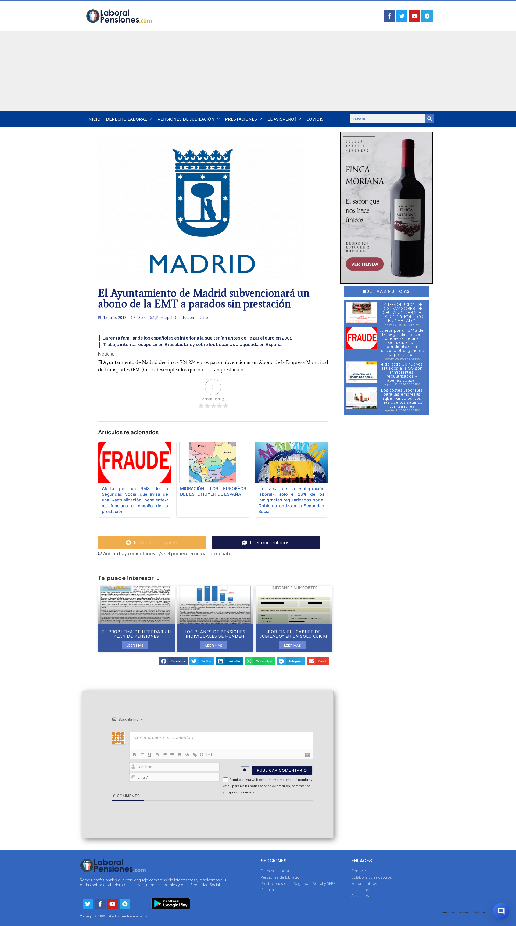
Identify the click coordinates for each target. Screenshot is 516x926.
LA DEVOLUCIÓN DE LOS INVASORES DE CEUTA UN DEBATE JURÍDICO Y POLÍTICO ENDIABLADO (402, 312)
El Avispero (280, 119)
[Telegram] (427, 16)
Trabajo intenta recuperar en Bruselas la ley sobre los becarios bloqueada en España (192, 344)
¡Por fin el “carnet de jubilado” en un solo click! (293, 634)
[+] (209, 754)
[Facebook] (389, 16)
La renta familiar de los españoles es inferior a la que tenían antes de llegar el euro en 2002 (197, 338)
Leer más (135, 645)
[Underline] (149, 755)
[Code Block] (187, 755)
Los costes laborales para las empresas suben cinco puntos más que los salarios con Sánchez (402, 398)
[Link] (195, 755)
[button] (173, 661)
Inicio (94, 119)
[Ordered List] (165, 755)
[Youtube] (414, 16)
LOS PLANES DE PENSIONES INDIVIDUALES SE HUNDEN (215, 634)
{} (202, 754)
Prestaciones (241, 119)
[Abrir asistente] (501, 911)
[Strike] (157, 755)
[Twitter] (402, 16)
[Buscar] (429, 118)
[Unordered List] (172, 755)
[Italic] (142, 755)
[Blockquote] (180, 755)
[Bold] (134, 755)
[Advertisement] (258, 71)
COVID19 (315, 119)
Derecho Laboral (126, 119)
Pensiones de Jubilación (185, 119)
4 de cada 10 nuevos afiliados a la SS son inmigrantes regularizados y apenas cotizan (402, 372)
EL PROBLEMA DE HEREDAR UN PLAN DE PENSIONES (136, 634)
